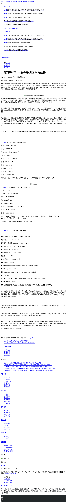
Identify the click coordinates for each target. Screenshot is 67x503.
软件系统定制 (8, 451)
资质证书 (3, 432)
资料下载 (7, 427)
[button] (4, 57)
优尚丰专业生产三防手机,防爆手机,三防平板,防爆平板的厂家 (23, 363)
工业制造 (7, 403)
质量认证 (7, 436)
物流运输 (7, 401)
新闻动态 (7, 66)
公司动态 (7, 67)
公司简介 (7, 425)
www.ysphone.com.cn (33, 338)
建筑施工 (7, 398)
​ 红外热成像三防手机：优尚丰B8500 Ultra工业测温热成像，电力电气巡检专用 (28, 365)
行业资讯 (7, 352)
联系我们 (3, 420)
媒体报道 (7, 354)
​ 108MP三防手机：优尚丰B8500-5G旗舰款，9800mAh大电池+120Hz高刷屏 (27, 366)
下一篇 (19, 343)
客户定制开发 (8, 449)
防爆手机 (7, 379)
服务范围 (3, 442)
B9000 (6, 230)
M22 (5, 142)
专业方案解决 (8, 445)
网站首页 (7, 6)
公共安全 (7, 396)
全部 (5, 10)
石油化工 (7, 394)
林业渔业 (7, 399)
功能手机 (7, 387)
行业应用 (3, 390)
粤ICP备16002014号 (10, 474)
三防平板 (7, 385)
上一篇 (16, 341)
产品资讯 (7, 355)
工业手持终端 (8, 447)
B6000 (6, 187)
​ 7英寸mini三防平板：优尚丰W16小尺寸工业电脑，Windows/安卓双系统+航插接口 (29, 370)
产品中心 (3, 374)
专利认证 (7, 438)
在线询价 (7, 429)
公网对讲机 (7, 381)
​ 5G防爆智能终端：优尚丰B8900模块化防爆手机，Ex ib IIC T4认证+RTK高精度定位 (30, 368)
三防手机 (7, 377)
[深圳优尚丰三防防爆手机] (33, 2)
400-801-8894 (5, 465)
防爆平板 (7, 383)
